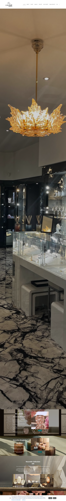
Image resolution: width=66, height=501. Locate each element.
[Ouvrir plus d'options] (59, 4)
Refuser (54, 498)
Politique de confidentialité (16, 499)
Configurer (24, 499)
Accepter (50, 498)
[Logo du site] (9, 4)
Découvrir (39, 430)
